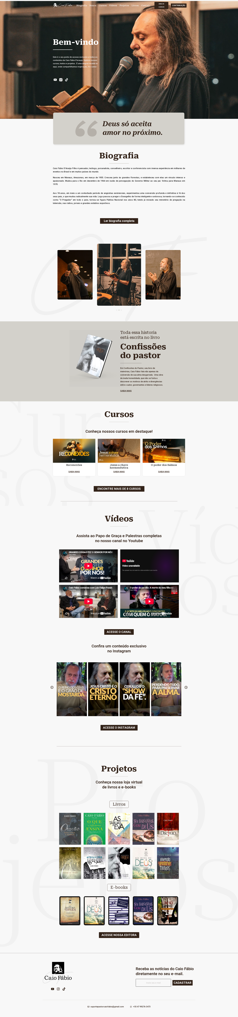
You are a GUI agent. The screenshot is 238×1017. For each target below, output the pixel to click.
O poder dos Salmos (164, 464)
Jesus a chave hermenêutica (119, 466)
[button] (116, 310)
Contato (145, 5)
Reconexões (74, 464)
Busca (92, 5)
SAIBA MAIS (126, 391)
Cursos (103, 5)
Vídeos (113, 5)
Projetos (124, 5)
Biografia (81, 5)
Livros (135, 5)
